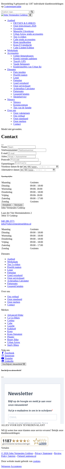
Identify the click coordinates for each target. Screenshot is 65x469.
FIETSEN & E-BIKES (24, 23)
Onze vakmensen (21, 113)
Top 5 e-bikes (19, 36)
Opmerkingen (7, 163)
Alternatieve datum (10, 169)
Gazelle (11, 326)
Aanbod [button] (11, 20)
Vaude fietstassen (21, 64)
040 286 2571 (8, 221)
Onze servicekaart (21, 86)
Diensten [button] (11, 69)
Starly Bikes (13, 345)
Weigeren (5, 466)
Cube (9, 323)
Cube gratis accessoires (24, 39)
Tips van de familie (22, 107)
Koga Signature (14, 334)
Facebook (9, 353)
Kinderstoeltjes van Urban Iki (27, 66)
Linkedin (8, 361)
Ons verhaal (19, 116)
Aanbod (11, 259)
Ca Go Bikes (13, 317)
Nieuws (17, 102)
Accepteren (16, 466)
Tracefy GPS (19, 61)
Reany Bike (13, 339)
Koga (10, 331)
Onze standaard (20, 118)
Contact (17, 124)
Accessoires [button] (13, 53)
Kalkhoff (11, 328)
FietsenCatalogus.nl (26, 456)
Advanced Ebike (15, 315)
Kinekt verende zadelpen (25, 58)
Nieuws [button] (11, 99)
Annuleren (6, 205)
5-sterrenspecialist (12, 6)
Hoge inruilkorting (22, 42)
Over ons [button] (11, 110)
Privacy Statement (43, 453)
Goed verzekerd (21, 83)
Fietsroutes (18, 91)
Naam (4, 147)
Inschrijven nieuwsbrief (12, 364)
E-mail (4, 153)
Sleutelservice (19, 96)
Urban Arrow (13, 342)
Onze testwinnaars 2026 (24, 26)
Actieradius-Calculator (24, 88)
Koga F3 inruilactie (22, 45)
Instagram (9, 355)
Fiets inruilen (19, 72)
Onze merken (19, 121)
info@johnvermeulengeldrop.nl (16, 224)
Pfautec (10, 337)
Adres (4, 156)
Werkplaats (12, 50)
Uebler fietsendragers (23, 56)
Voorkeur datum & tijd (12, 166)
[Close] (2, 144)
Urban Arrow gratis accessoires (28, 34)
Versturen (18, 205)
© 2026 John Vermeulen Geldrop (17, 453)
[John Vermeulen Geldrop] (14, 15)
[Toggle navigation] (30, 15)
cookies (36, 461)
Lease (16, 77)
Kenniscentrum (20, 105)
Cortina (10, 320)
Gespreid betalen (21, 94)
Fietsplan (17, 80)
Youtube (8, 358)
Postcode (5, 159)
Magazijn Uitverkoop (23, 31)
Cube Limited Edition (23, 47)
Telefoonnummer (9, 150)
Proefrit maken (20, 75)
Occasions (18, 28)
